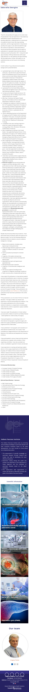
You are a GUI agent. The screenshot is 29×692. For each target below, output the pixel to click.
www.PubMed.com (14, 291)
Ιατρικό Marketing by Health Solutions (14, 686)
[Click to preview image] (12, 31)
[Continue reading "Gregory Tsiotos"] (15, 645)
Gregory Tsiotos (14, 660)
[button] (12, 664)
